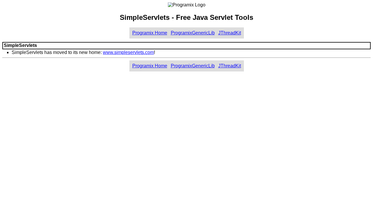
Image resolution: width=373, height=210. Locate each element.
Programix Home (149, 32)
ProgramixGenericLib (193, 32)
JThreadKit (229, 32)
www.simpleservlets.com (128, 52)
